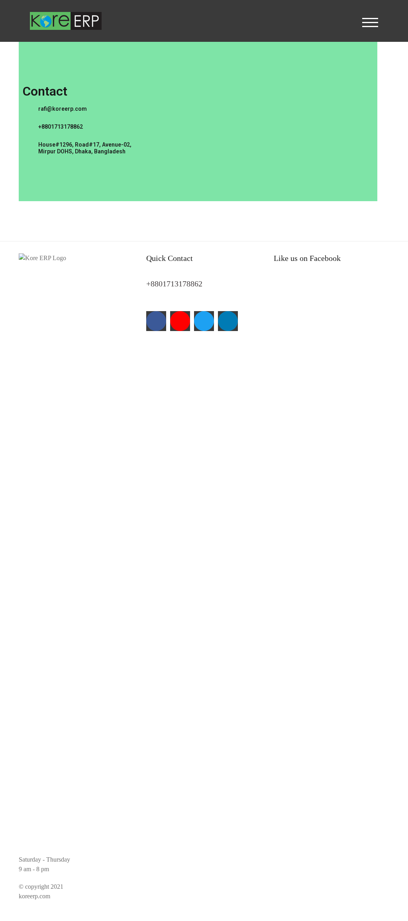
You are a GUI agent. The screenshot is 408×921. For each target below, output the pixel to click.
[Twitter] (204, 321)
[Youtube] (180, 321)
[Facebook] (156, 321)
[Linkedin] (228, 321)
